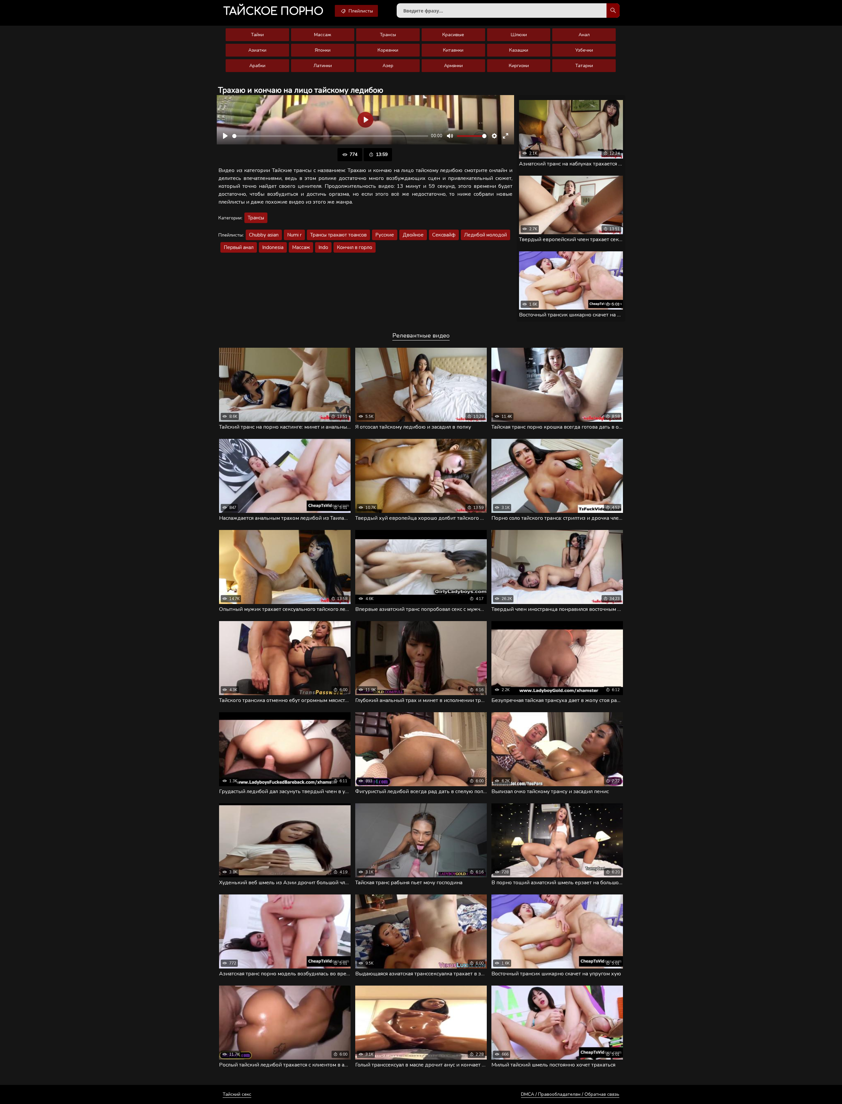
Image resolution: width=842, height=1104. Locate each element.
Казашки (518, 50)
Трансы (388, 35)
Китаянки (453, 50)
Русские (384, 235)
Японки (323, 50)
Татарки (584, 66)
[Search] (613, 10)
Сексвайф (444, 235)
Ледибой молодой (485, 235)
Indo (323, 247)
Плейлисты (360, 11)
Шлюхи (519, 35)
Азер (388, 66)
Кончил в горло (354, 247)
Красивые (453, 35)
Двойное (413, 235)
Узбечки (584, 50)
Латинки (322, 66)
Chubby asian (264, 235)
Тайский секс (237, 1094)
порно (273, 11)
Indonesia (273, 247)
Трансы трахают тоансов (338, 235)
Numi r (294, 235)
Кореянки (388, 50)
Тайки (257, 35)
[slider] (330, 136)
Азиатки (257, 50)
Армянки (453, 66)
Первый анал (239, 247)
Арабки (257, 66)
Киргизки (519, 66)
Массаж (322, 35)
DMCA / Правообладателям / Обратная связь (570, 1094)
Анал (584, 35)
